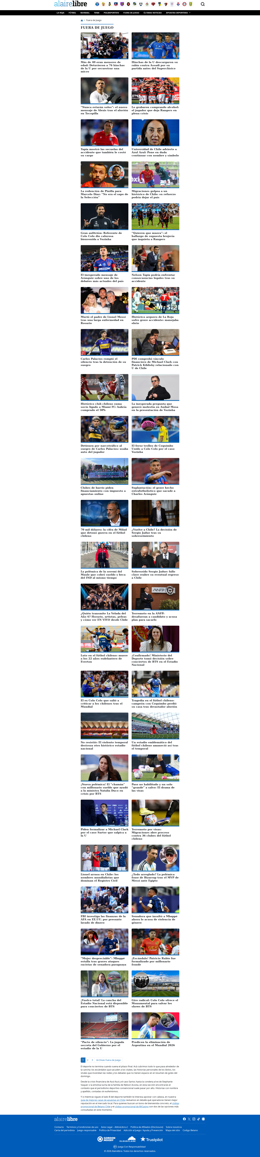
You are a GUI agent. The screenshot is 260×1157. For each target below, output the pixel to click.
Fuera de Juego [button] (131, 12)
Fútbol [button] (72, 12)
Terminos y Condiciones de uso (82, 1127)
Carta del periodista (64, 1130)
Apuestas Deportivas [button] (177, 12)
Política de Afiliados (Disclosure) (147, 1127)
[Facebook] (184, 1119)
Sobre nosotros (174, 1127)
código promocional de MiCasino (132, 1106)
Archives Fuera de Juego (108, 1060)
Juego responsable (86, 1130)
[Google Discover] (203, 1119)
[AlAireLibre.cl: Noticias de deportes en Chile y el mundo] (66, 1119)
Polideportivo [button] (111, 12)
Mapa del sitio (173, 1130)
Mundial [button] (85, 12)
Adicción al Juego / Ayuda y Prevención (143, 1130)
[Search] (203, 4)
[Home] (71, 4)
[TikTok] (198, 1119)
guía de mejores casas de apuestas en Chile (103, 1100)
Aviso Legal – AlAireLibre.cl (114, 1127)
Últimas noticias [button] (153, 12)
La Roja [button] (60, 12)
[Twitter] (189, 1119)
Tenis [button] (96, 12)
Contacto (59, 1127)
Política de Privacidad (110, 1130)
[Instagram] (193, 1119)
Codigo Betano (190, 1130)
